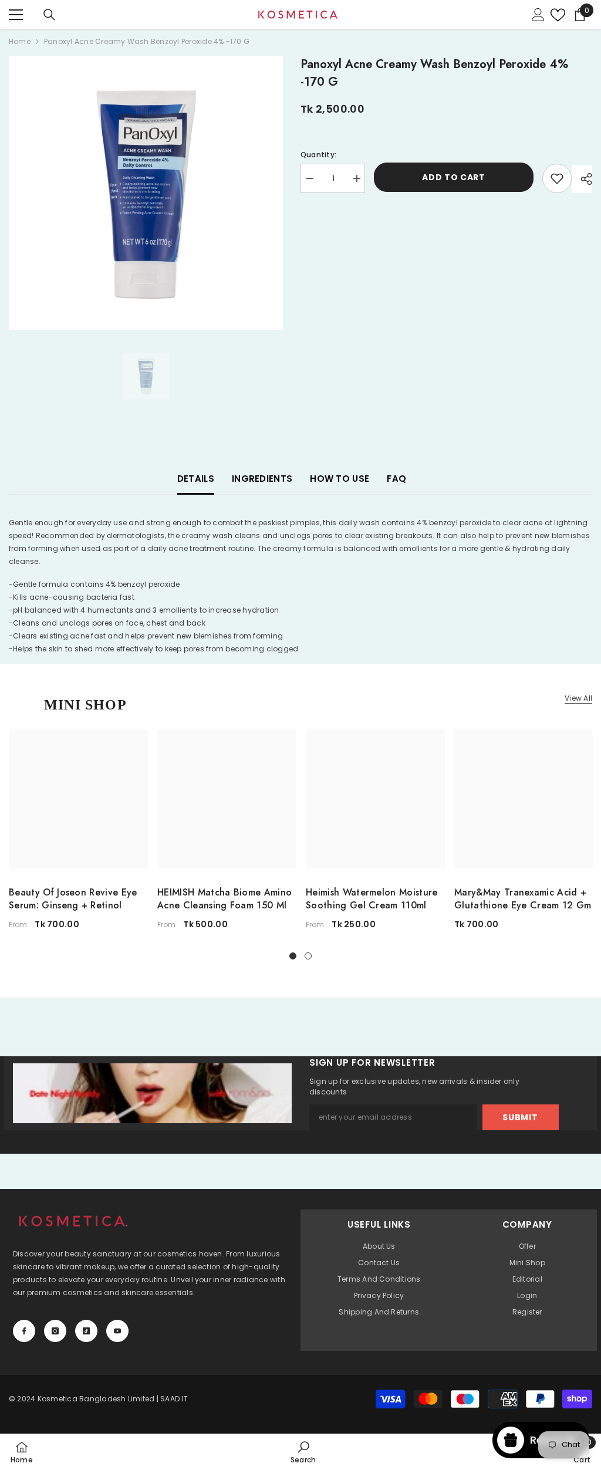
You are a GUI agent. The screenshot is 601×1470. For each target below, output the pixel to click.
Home (20, 41)
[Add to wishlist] (557, 178)
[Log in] (538, 14)
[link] (303, 1452)
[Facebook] (24, 1331)
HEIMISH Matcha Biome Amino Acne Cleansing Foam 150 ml (224, 899)
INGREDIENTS (262, 478)
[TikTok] (86, 1331)
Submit (520, 1117)
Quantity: (318, 155)
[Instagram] (55, 1331)
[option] (146, 193)
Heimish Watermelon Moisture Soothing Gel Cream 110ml (372, 899)
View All (578, 698)
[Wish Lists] (555, 15)
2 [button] (308, 955)
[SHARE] (582, 179)
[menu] (16, 15)
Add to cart (453, 178)
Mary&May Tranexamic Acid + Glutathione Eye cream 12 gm (523, 899)
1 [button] (292, 955)
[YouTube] (117, 1331)
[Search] (49, 15)
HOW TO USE (339, 478)
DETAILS (195, 478)
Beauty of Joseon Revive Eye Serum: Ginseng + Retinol (73, 899)
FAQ (396, 478)
